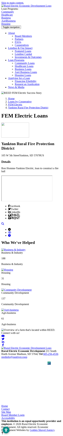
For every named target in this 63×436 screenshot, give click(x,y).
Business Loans (23, 69)
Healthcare (7, 14)
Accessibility (8, 418)
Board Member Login (13, 415)
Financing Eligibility (25, 81)
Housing (5, 23)
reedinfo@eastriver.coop (14, 357)
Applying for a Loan (19, 78)
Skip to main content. (12, 2)
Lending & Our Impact (20, 48)
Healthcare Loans (24, 66)
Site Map (6, 412)
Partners (19, 39)
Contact (5, 409)
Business (6, 17)
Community (7, 11)
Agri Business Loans (26, 72)
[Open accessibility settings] (6, 430)
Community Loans (25, 63)
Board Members (23, 36)
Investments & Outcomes (28, 57)
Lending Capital (23, 54)
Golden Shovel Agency (42, 430)
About (11, 33)
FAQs (18, 42)
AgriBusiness (8, 20)
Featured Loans (23, 51)
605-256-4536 (50, 354)
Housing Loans (23, 75)
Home (4, 406)
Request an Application (27, 84)
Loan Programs (16, 60)
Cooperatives (22, 45)
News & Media (16, 87)
